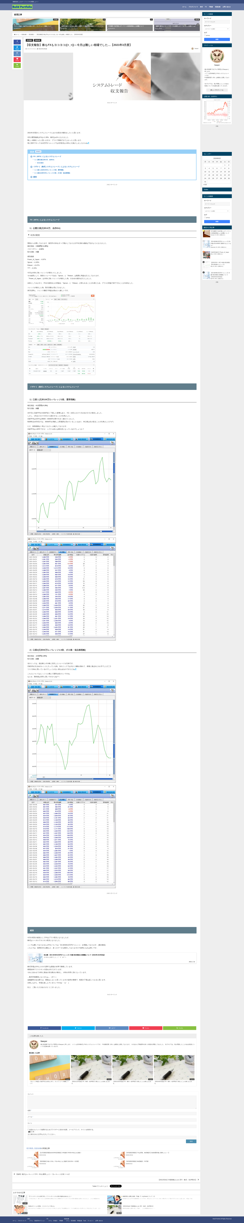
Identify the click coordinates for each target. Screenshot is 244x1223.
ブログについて (193, 6)
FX (206, 6)
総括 (34, 177)
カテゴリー (207, 25)
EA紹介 (55, 1220)
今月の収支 (40, 162)
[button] (14, 24)
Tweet (17, 49)
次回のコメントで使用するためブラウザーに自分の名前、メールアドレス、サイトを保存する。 (62, 1129)
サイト (30, 1123)
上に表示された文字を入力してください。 (42, 1134)
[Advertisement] (112, 117)
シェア (17, 43)
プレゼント (90, 1220)
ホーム (184, 6)
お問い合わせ (227, 6)
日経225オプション (39, 1220)
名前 (30, 1110)
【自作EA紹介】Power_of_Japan (220, 252)
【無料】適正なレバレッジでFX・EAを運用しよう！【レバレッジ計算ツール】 (43, 1174)
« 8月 (205, 184)
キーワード (207, 18)
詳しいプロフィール (217, 90)
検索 (217, 39)
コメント (31, 1094)
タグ (205, 32)
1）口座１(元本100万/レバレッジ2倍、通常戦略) (49, 170)
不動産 (211, 6)
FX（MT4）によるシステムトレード (46, 156)
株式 (201, 6)
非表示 (38, 151)
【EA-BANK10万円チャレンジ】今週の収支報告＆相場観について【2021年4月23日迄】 (220, 274)
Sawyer (196, 48)
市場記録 (79, 1220)
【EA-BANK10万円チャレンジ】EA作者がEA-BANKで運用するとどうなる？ (221, 243)
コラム (31, 1220)
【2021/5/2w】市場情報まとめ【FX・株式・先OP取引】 (177, 1179)
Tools (84, 1220)
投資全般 (217, 6)
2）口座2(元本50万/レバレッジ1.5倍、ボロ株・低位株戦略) (52, 173)
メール (30, 1117)
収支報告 (29, 40)
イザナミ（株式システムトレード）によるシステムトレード (55, 166)
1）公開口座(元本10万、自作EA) (44, 159)
